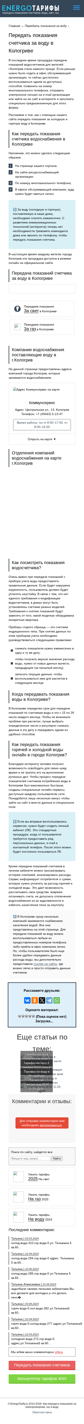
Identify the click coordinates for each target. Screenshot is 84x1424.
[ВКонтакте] (27, 1000)
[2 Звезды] (23, 1016)
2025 (33, 1178)
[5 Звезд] (33, 1016)
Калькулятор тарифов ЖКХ (42, 1378)
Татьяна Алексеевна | (33, 1284)
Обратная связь (42, 1412)
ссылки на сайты (45, 964)
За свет (31, 311)
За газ (30, 329)
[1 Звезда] (19, 1016)
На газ (34, 1199)
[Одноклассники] (34, 1000)
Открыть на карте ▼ (42, 439)
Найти (57, 1158)
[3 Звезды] (26, 1016)
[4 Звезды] (30, 1016)
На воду (36, 1219)
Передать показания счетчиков (42, 1365)
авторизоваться (51, 1125)
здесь (59, 1352)
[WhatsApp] (56, 1000)
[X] (42, 1000)
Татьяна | (25, 1238)
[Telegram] (49, 1000)
